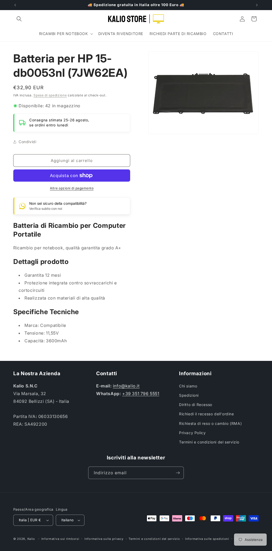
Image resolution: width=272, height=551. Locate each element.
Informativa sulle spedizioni (207, 539)
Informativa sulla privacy (104, 539)
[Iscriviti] (178, 473)
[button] (19, 19)
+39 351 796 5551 (140, 393)
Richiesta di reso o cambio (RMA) (210, 423)
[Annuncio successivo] (257, 5)
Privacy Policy (192, 432)
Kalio (31, 539)
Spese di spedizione (50, 95)
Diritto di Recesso (195, 404)
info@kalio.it (126, 385)
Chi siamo (188, 386)
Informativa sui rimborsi (60, 539)
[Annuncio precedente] (15, 5)
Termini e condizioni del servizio (209, 442)
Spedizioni (189, 395)
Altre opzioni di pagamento (72, 188)
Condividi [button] (27, 141)
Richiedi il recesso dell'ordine (206, 414)
